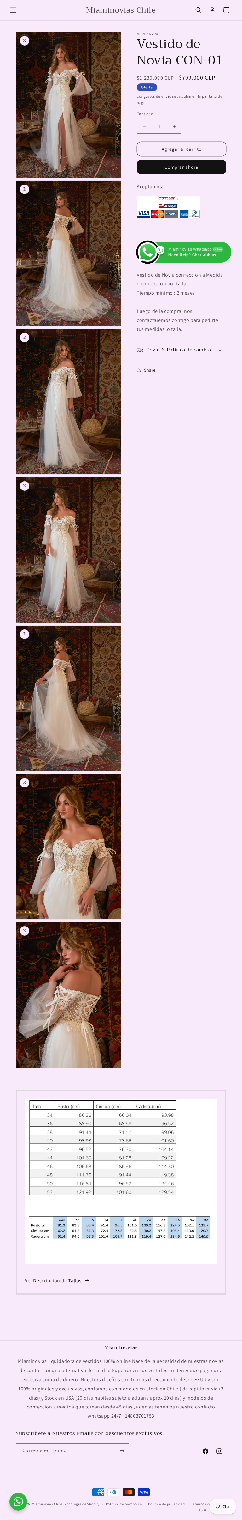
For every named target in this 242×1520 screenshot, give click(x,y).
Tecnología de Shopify (81, 1504)
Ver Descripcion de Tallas (53, 1280)
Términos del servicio (208, 1504)
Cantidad (145, 114)
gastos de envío (157, 96)
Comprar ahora (181, 167)
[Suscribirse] (122, 1450)
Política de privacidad (166, 1504)
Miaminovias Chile (47, 1504)
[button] (13, 10)
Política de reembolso (124, 1504)
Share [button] (150, 370)
